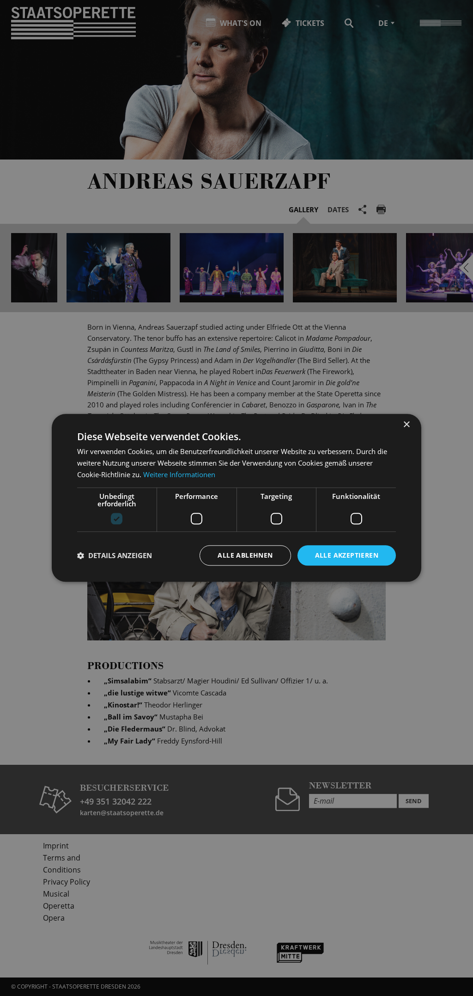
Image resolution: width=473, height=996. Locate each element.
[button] (114, 555)
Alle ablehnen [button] (245, 555)
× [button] (406, 424)
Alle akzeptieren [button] (346, 555)
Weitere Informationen (179, 474)
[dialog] (236, 498)
